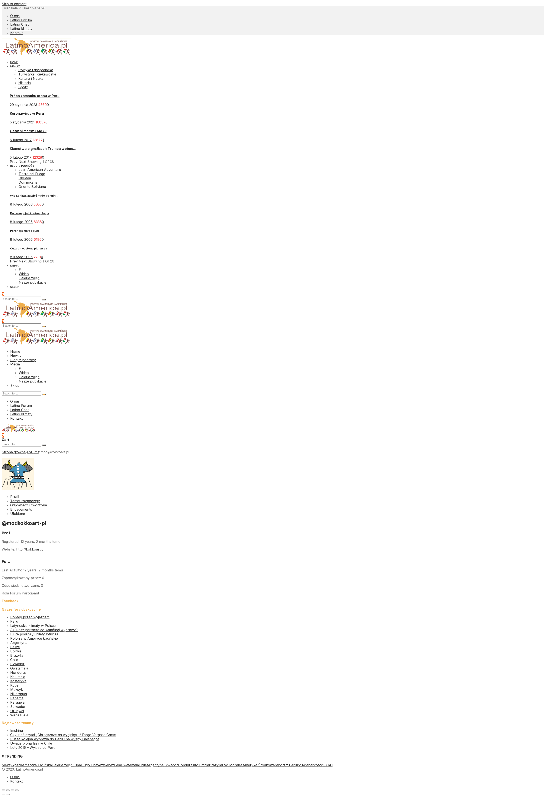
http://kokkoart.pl (30, 549)
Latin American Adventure (40, 169)
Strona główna (14, 452)
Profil (14, 496)
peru (18, 765)
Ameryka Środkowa (259, 765)
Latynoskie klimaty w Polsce (33, 625)
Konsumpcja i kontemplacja (29, 213)
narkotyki (315, 765)
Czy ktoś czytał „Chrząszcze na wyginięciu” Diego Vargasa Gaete (63, 735)
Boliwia (16, 651)
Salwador (18, 706)
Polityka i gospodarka (35, 70)
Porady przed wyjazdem (29, 617)
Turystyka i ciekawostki (37, 74)
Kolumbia (17, 677)
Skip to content (14, 4)
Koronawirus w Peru (27, 113)
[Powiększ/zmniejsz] (17, 790)
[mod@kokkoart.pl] (18, 489)
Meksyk (16, 689)
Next (23, 161)
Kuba (14, 685)
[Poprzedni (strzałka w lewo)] (3, 794)
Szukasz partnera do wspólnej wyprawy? (44, 630)
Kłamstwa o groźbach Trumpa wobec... (43, 148)
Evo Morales (232, 765)
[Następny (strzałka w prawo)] (8, 794)
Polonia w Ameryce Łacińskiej (34, 638)
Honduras (18, 672)
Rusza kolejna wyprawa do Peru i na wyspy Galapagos (54, 739)
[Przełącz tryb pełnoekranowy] (12, 790)
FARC (328, 765)
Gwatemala (19, 668)
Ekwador (17, 664)
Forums (33, 452)
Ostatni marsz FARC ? (28, 131)
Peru (14, 621)
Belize (15, 647)
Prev (14, 161)
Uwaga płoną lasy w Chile (31, 743)
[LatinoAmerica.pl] (36, 54)
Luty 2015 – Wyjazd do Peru (32, 747)
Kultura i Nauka (31, 78)
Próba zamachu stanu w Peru (35, 96)
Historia (24, 83)
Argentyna (18, 642)
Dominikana (28, 182)
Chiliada (25, 178)
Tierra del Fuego (32, 174)
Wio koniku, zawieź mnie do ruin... (34, 195)
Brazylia (16, 655)
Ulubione (17, 514)
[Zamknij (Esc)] (3, 790)
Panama (16, 698)
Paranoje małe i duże (24, 230)
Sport (23, 87)
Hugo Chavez (92, 765)
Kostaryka (18, 681)
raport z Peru (286, 765)
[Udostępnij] (8, 790)
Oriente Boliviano (32, 186)
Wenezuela (19, 715)
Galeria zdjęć (62, 765)
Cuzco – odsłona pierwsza (28, 248)
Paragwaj (17, 702)
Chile (14, 660)
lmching (16, 730)
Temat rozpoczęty (25, 501)
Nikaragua (18, 694)
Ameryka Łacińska (37, 765)
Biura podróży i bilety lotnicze (34, 634)
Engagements (21, 509)
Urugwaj (17, 711)
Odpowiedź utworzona (28, 505)
